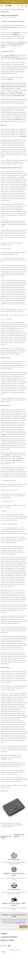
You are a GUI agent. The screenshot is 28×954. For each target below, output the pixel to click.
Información (7, 9)
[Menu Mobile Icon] (1, 6)
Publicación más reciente (19, 835)
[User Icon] (22, 6)
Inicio (2, 9)
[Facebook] (2, 946)
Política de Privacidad (20, 922)
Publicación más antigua (6, 837)
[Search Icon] (18, 5)
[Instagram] (4, 946)
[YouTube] (10, 946)
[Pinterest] (7, 946)
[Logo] (9, 6)
